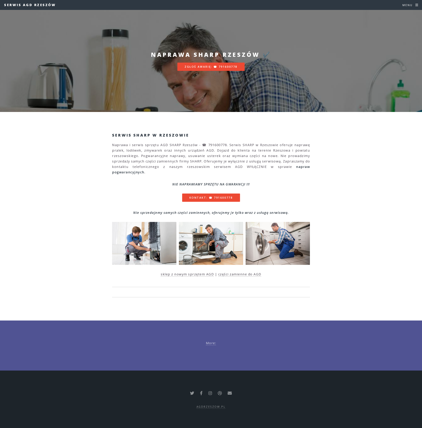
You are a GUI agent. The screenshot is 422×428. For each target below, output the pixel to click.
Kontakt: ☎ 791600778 (211, 197)
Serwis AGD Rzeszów (30, 5)
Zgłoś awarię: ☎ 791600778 (211, 67)
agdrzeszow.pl (211, 407)
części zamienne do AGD (239, 274)
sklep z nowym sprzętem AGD (187, 274)
